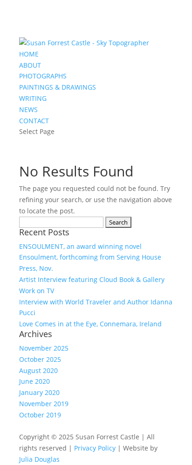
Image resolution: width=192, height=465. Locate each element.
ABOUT (30, 65)
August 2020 (38, 370)
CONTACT (34, 120)
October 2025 (40, 359)
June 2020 (34, 381)
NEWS (28, 109)
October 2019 (40, 414)
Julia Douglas (39, 459)
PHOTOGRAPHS (43, 75)
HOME (29, 53)
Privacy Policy (95, 448)
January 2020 (39, 392)
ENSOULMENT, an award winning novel (80, 246)
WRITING (33, 98)
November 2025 (44, 348)
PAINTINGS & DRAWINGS (57, 87)
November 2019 (44, 403)
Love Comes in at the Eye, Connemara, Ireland (90, 323)
